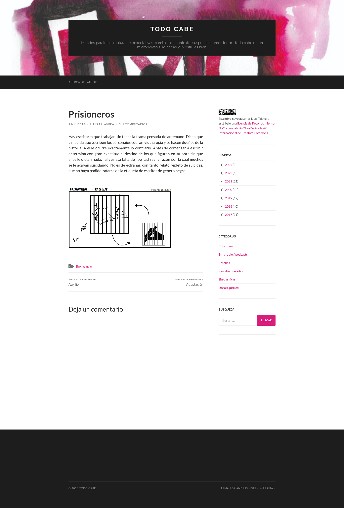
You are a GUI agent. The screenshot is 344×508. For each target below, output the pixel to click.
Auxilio (82, 282)
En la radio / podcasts (233, 254)
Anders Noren (247, 488)
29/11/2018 (76, 124)
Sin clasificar (84, 266)
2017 (228, 214)
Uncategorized (229, 287)
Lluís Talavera (102, 124)
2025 (228, 165)
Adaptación (189, 282)
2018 (228, 206)
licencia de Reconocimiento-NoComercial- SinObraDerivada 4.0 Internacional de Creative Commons (247, 128)
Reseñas (224, 263)
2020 (228, 189)
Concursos (226, 246)
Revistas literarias (231, 271)
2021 (228, 181)
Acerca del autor (82, 82)
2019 (228, 198)
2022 (228, 173)
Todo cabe (172, 29)
